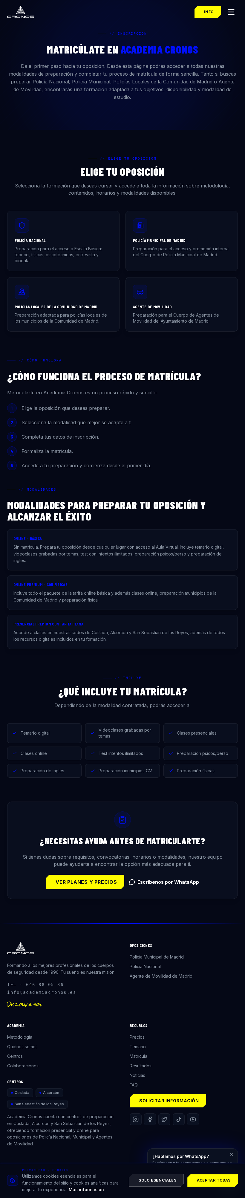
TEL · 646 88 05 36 (35, 984)
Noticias (137, 1075)
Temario (138, 1046)
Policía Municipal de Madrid (157, 956)
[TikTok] (179, 1119)
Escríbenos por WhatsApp (168, 882)
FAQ (134, 1084)
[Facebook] (150, 1119)
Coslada (22, 1092)
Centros (15, 1056)
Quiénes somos (22, 1046)
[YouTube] (193, 1119)
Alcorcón (51, 1092)
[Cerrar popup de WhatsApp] (231, 1154)
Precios (137, 1037)
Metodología (19, 1037)
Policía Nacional (145, 966)
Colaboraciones (23, 1065)
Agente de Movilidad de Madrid (161, 976)
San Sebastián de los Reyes (39, 1104)
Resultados (140, 1065)
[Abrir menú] (231, 12)
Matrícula (138, 1056)
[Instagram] (136, 1119)
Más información (86, 1189)
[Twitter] (164, 1119)
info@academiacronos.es (41, 992)
